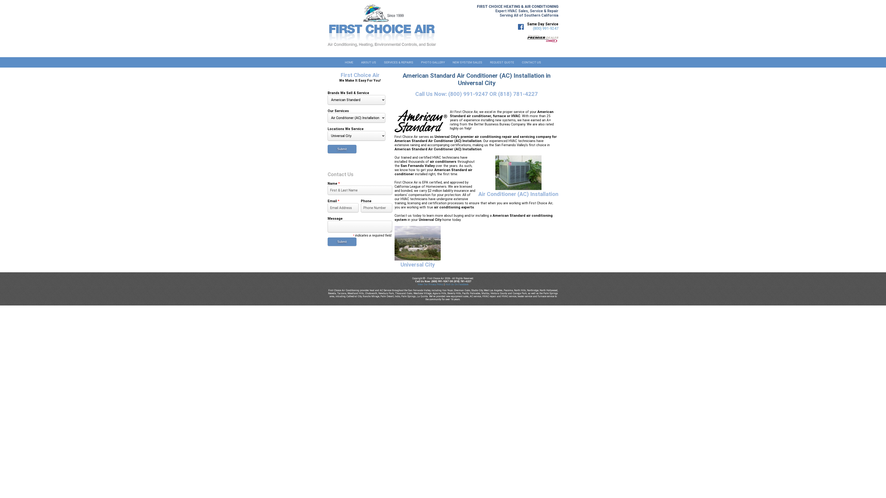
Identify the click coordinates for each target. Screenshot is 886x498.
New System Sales (467, 62)
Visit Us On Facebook (457, 284)
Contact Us (531, 62)
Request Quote (502, 62)
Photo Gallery (433, 62)
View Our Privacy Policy (430, 284)
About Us (368, 62)
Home (349, 62)
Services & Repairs (398, 62)
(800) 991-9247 (545, 28)
